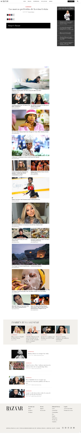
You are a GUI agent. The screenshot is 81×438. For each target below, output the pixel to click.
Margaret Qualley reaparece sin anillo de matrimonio (62, 338)
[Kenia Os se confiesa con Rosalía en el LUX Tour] (48, 329)
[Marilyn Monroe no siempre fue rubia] (19, 354)
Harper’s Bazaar (31, 12)
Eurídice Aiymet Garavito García (39, 355)
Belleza (29, 1)
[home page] (5, 1)
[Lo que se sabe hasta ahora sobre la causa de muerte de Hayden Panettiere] (17, 393)
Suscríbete (71, 1)
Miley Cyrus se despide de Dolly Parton (17, 337)
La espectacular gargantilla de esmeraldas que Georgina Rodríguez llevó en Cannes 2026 (66, 28)
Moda (25, 1)
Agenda (50, 1)
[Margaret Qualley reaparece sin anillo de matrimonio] (63, 329)
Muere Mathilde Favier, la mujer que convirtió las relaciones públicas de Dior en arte (38, 381)
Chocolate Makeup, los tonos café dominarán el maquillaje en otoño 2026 (66, 38)
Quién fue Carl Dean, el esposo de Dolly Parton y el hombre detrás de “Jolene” (66, 22)
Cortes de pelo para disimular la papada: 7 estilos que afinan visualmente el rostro (66, 43)
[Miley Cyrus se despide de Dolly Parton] (18, 329)
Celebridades (36, 1)
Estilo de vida (44, 1)
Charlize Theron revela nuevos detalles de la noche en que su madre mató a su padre (32, 339)
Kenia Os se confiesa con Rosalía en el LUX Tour (47, 337)
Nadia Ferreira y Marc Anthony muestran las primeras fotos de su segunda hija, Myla (38, 366)
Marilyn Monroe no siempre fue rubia (38, 354)
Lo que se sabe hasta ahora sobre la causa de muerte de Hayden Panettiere (38, 394)
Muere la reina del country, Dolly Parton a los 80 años (65, 33)
